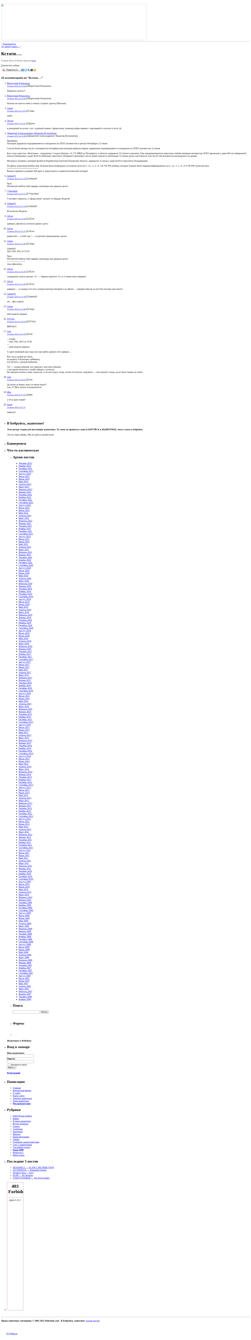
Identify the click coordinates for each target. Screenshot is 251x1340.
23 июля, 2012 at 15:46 (16, 309)
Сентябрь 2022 (26, 502)
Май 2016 (23, 701)
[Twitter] (25, 70)
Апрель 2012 (25, 829)
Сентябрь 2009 (26, 910)
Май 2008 (23, 952)
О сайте (16, 1093)
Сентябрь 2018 (26, 628)
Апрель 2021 (25, 547)
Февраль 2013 (25, 803)
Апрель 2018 (25, 641)
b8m (9, 392)
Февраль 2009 (25, 928)
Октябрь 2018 (25, 625)
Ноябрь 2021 (25, 528)
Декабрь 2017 (25, 651)
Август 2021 (25, 536)
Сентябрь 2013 (26, 785)
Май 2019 (23, 607)
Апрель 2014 (25, 766)
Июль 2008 (24, 947)
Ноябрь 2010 (25, 874)
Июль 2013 (24, 790)
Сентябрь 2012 (26, 816)
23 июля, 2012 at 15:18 (16, 219)
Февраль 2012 (25, 834)
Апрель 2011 (25, 860)
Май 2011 (23, 858)
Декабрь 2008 (25, 934)
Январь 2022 (25, 523)
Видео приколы (20, 1124)
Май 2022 (23, 513)
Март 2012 (24, 832)
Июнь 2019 (24, 604)
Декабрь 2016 (25, 683)
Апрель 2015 (25, 735)
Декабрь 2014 (25, 745)
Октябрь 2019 (25, 594)
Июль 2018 (24, 633)
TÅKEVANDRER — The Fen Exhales (31, 1178)
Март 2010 (24, 894)
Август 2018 (25, 630)
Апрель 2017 (25, 672)
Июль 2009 (24, 915)
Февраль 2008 (25, 960)
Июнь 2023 (24, 479)
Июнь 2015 (24, 730)
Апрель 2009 (25, 923)
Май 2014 (23, 764)
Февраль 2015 (25, 740)
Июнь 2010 (24, 887)
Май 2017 (23, 670)
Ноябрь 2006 (25, 999)
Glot (9, 331)
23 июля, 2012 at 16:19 (16, 334)
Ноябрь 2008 (25, 936)
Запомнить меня (18, 1064)
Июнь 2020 (24, 573)
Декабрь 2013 (25, 777)
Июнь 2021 (24, 542)
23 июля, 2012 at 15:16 (16, 206)
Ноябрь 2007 (25, 968)
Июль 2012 (24, 821)
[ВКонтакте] (22, 70)
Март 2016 (24, 706)
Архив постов (93, 1321)
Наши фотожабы (21, 1137)
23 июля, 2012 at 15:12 (16, 194)
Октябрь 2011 (25, 845)
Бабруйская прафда (22, 1116)
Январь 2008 (25, 962)
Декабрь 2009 (25, 902)
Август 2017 (25, 662)
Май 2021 (23, 544)
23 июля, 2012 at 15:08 (16, 136)
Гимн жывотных (21, 1101)
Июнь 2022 (24, 510)
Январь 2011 (25, 868)
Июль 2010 (24, 884)
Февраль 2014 (25, 772)
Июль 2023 (24, 476)
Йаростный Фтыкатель (18, 83)
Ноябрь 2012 (25, 811)
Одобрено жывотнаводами (26, 1142)
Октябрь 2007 (25, 970)
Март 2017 (24, 675)
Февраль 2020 (25, 583)
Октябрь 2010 (25, 876)
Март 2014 (24, 769)
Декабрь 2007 (25, 965)
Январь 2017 (25, 680)
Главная (17, 1088)
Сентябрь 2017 (26, 659)
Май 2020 (23, 575)
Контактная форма (22, 1090)
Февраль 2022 (25, 521)
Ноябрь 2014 (25, 748)
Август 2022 (25, 505)
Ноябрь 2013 (25, 779)
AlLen (10, 216)
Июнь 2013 (24, 793)
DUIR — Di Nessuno (23, 1175)
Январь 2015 (25, 743)
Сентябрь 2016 (26, 691)
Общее (16, 1139)
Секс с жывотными (22, 1144)
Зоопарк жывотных (22, 1098)
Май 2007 (23, 983)
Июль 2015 (24, 727)
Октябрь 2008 (25, 939)
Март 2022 (24, 518)
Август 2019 (25, 599)
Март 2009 (24, 926)
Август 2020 (25, 568)
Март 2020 (24, 581)
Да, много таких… (10, 46)
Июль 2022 (24, 508)
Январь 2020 (25, 586)
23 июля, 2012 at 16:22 (16, 380)
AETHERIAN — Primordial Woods (29, 1170)
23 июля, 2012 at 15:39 (16, 297)
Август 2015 (25, 725)
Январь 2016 (25, 711)
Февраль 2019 (25, 615)
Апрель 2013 (25, 798)
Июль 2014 (24, 759)
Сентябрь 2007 (26, 973)
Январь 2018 (25, 649)
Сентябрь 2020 (26, 565)
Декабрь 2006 (25, 996)
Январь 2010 (25, 900)
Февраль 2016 (25, 709)
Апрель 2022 (25, 515)
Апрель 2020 (25, 578)
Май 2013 (23, 795)
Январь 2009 (25, 931)
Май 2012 (23, 826)
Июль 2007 (24, 978)
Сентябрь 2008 (26, 942)
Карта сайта (19, 1096)
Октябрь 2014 (25, 751)
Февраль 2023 (25, 489)
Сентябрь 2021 (26, 534)
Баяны (16, 1118)
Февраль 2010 (25, 897)
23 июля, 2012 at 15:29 (16, 284)
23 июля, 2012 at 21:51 (16, 407)
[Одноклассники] (34, 70)
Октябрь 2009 (25, 908)
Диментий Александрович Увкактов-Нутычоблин (32, 133)
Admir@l (11, 176)
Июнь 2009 (24, 918)
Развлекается (9, 44)
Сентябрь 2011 (26, 847)
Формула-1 (18, 1152)
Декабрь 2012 (25, 808)
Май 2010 (23, 889)
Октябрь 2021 (25, 531)
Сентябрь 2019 (26, 596)
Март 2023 (24, 487)
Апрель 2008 (25, 955)
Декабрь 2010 (25, 871)
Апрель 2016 (25, 704)
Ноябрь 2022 (25, 497)
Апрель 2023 (25, 484)
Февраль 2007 (25, 991)
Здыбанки (18, 1129)
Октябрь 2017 (25, 657)
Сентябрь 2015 (26, 722)
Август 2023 (25, 474)
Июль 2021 (24, 539)
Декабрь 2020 (25, 557)
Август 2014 (25, 756)
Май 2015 (23, 732)
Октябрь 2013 (25, 782)
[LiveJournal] (28, 70)
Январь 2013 (25, 806)
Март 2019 (24, 612)
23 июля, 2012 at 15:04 (16, 86)
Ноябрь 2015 (25, 717)
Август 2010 (25, 881)
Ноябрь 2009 (25, 905)
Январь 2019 (25, 617)
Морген (16, 1134)
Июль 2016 (24, 696)
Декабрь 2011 (25, 840)
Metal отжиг (19, 1155)
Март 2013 (24, 800)
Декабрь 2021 (25, 526)
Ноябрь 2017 (25, 654)
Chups (10, 108)
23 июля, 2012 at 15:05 (16, 111)
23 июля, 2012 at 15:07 (16, 123)
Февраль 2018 (25, 646)
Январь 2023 (25, 492)
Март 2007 (24, 989)
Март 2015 (24, 738)
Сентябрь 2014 (26, 753)
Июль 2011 (24, 853)
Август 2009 (25, 913)
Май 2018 (23, 638)
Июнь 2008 (24, 949)
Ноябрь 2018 (25, 623)
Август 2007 (25, 976)
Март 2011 (24, 863)
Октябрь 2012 (25, 813)
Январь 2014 (25, 774)
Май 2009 (23, 921)
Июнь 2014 (24, 761)
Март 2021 (24, 549)
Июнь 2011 (24, 855)
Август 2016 (25, 693)
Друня (10, 121)
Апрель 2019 (25, 609)
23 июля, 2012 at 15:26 (16, 244)
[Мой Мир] (31, 70)
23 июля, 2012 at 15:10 (16, 179)
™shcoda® (12, 191)
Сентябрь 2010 (26, 879)
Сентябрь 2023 (26, 471)
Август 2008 (25, 944)
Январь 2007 (25, 994)
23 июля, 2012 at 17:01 (16, 395)
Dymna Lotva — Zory (23, 1173)
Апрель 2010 (25, 892)
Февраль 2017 (25, 677)
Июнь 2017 (24, 667)
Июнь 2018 (24, 636)
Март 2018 (24, 643)
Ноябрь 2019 (25, 591)
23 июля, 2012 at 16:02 (16, 322)
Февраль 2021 (25, 552)
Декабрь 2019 (25, 589)
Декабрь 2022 (25, 494)
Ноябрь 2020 (25, 560)
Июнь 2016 (24, 698)
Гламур (16, 1126)
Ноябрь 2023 (25, 466)
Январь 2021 (25, 555)
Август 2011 (25, 850)
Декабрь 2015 (25, 714)
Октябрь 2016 (25, 688)
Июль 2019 (24, 602)
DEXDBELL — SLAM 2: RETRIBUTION (33, 1167)
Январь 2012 (25, 837)
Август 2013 (25, 787)
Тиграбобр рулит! (21, 1147)
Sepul (34, 61)
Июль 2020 (24, 570)
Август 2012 (25, 819)
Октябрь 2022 (25, 500)
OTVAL (11, 319)
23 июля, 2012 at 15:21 (16, 231)
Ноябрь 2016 (25, 685)
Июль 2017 (24, 664)
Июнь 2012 (24, 824)
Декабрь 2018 (25, 620)
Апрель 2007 (25, 986)
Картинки (18, 1131)
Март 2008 (24, 957)
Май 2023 (23, 481)
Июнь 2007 (24, 981)
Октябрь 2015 (25, 719)
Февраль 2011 (25, 866)
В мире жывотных (22, 1121)
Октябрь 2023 (25, 468)
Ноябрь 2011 (25, 842)
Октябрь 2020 (25, 562)
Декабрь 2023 (25, 463)
